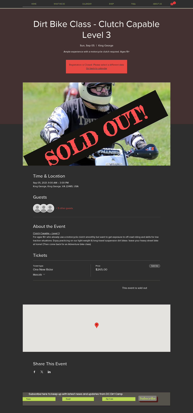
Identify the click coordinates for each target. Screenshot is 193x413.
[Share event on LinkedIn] (49, 372)
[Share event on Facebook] (34, 372)
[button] (173, 3)
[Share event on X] (41, 372)
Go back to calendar (96, 68)
